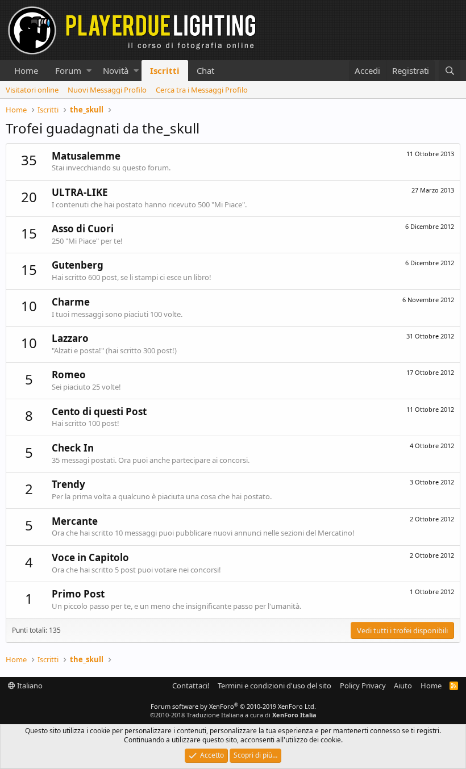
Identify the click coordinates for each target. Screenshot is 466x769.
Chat (205, 70)
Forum (68, 70)
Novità (115, 70)
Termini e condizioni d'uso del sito (274, 685)
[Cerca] (449, 70)
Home (26, 70)
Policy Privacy (363, 685)
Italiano (29, 685)
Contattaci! (191, 685)
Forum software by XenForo (233, 706)
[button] (89, 70)
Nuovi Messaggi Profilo (107, 90)
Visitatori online (32, 90)
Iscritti (165, 70)
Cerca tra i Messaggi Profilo (202, 90)
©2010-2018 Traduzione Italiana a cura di (233, 715)
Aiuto (403, 685)
